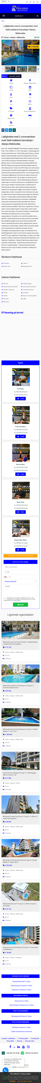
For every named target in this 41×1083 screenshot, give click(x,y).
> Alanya (12, 37)
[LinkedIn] (18, 1046)
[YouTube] (23, 1046)
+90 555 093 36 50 (22, 505)
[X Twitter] (14, 1047)
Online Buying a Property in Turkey (21, 985)
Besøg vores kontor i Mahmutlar (21, 555)
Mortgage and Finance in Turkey (22, 1016)
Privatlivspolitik (23, 1038)
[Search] (38, 16)
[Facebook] (10, 1046)
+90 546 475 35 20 (22, 429)
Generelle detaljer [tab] (14, 76)
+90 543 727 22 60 (22, 543)
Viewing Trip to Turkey (21, 1001)
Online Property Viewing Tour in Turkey (21, 1005)
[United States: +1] (6, 577)
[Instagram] (28, 1046)
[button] (27, 2)
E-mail (22, 398)
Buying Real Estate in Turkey (21, 981)
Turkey (6, 37)
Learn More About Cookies (24, 1081)
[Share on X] (6, 130)
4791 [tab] (5, 76)
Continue (12, 1081)
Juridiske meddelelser (8, 1038)
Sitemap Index (29, 1041)
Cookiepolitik (35, 1038)
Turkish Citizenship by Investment (21, 1031)
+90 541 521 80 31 (31, 1053)
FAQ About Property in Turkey (21, 1027)
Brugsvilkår (10, 1041)
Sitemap (19, 1041)
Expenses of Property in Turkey (21, 990)
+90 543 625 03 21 (22, 392)
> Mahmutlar (20, 37)
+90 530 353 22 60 (22, 467)
